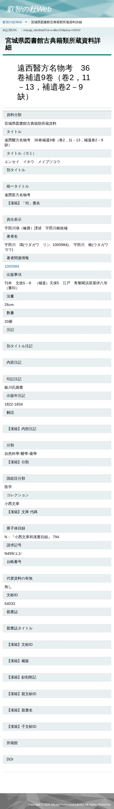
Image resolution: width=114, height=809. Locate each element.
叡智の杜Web (12, 22)
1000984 (12, 266)
